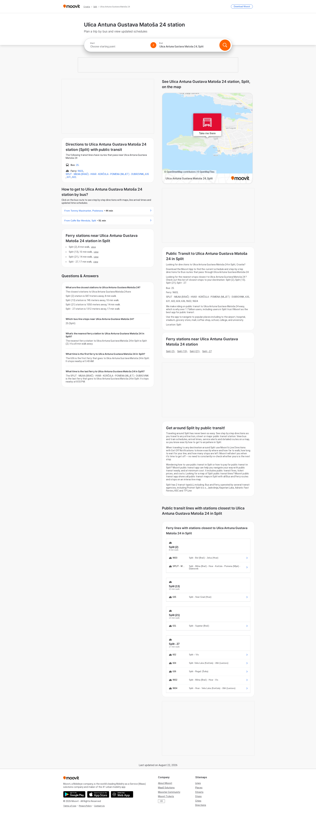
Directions (200, 805)
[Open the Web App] (122, 794)
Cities (198, 800)
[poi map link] (207, 138)
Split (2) (170, 351)
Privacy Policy (85, 806)
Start (92, 43)
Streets (199, 792)
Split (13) (182, 351)
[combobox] (119, 46)
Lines (198, 783)
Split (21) (194, 351)
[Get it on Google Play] (74, 794)
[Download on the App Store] (98, 794)
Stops (198, 796)
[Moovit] (71, 6)
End (161, 43)
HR (161, 801)
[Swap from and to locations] (153, 45)
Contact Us (99, 806)
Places (198, 787)
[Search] (225, 45)
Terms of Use (69, 806)
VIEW (93, 247)
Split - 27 (207, 351)
